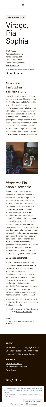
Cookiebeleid (10, 397)
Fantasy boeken (12, 321)
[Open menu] (23, 4)
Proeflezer (11, 370)
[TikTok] (11, 380)
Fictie (22, 17)
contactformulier (21, 350)
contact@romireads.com (23, 354)
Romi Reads (10, 359)
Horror (14, 62)
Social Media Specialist (17, 366)
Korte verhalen (12, 65)
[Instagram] (7, 380)
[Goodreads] (20, 380)
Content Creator (14, 363)
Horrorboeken (23, 321)
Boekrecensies (13, 17)
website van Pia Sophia (24, 312)
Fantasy (21, 62)
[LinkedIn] (16, 380)
